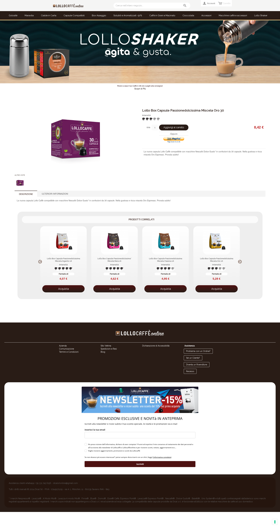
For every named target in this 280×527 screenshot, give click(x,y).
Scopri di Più (140, 88)
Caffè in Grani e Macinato (162, 15)
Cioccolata (188, 15)
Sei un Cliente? (193, 358)
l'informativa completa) (162, 457)
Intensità (146, 115)
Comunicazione (66, 349)
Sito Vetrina (106, 346)
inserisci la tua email (95, 429)
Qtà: (148, 127)
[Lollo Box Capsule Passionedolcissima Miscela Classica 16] (165, 240)
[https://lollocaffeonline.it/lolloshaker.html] (140, 51)
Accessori (206, 15)
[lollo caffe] (140, 341)
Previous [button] (40, 262)
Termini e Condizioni (68, 352)
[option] (63, 260)
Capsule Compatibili (74, 15)
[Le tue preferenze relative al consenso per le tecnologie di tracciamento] (275, 522)
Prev (2, 52)
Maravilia (29, 15)
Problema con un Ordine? (198, 351)
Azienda (63, 346)
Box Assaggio (99, 15)
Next (277, 52)
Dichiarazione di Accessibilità (155, 346)
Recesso (190, 371)
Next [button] (240, 262)
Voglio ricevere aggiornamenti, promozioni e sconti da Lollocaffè (114, 451)
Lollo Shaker (260, 15)
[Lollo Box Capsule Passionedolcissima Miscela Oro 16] (216, 240)
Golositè (13, 15)
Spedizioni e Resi (109, 349)
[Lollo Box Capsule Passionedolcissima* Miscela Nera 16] (114, 240)
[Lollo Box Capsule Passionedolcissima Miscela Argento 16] (63, 240)
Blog (103, 352)
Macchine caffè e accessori (233, 15)
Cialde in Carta (48, 15)
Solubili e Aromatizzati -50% (127, 15)
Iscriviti (140, 464)
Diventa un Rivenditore (196, 364)
